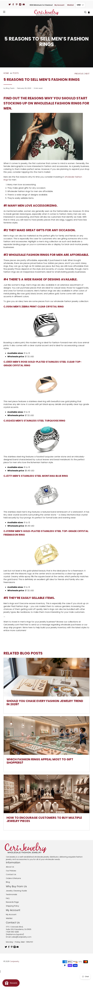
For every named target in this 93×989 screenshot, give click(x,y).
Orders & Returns (13, 878)
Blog (8, 882)
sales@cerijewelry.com (21, 937)
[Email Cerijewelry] (24, 4)
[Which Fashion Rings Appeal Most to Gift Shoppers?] (46, 735)
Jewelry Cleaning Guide (16, 890)
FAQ (7, 898)
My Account (59, 5)
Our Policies (11, 870)
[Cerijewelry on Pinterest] (17, 4)
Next (87, 74)
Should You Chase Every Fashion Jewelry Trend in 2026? (45, 702)
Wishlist (70, 5)
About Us (10, 867)
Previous (79, 74)
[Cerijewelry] (46, 12)
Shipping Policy (12, 906)
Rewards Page (12, 902)
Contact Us (11, 874)
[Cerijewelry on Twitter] (9, 4)
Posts (16, 73)
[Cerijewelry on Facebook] (13, 4)
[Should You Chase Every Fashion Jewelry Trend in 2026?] (46, 677)
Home (6, 73)
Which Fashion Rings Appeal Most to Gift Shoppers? (40, 761)
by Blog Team (9, 88)
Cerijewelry (14, 961)
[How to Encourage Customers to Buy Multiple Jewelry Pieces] (46, 794)
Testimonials (11, 894)
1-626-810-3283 (12, 932)
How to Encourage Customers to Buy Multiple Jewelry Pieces (44, 819)
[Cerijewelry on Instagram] (20, 4)
